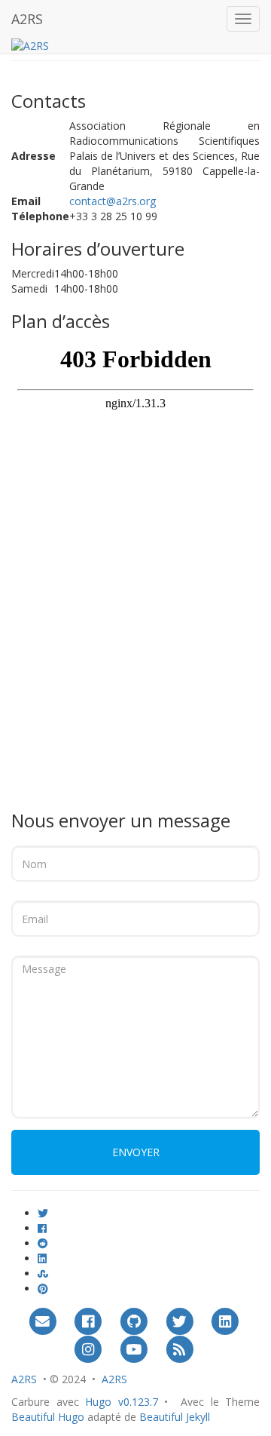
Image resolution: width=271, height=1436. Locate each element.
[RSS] (179, 1349)
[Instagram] (88, 1349)
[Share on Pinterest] (43, 1288)
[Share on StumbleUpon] (43, 1273)
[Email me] (42, 1321)
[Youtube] (133, 1349)
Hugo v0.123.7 (121, 1402)
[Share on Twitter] (43, 1213)
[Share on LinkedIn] (42, 1258)
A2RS (27, 19)
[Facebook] (88, 1321)
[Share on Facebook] (42, 1228)
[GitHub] (133, 1321)
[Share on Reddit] (43, 1243)
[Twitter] (179, 1321)
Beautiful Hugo (47, 1417)
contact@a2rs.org (112, 201)
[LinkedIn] (224, 1321)
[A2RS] (30, 45)
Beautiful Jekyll (174, 1417)
